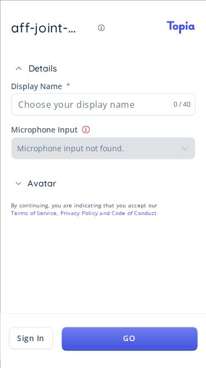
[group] (103, 112)
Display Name (36, 85)
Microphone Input (44, 129)
